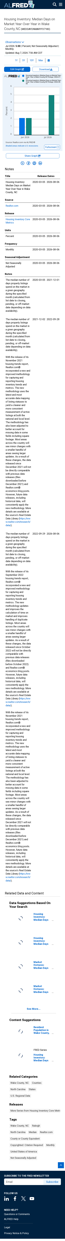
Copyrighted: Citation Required (26, 1145)
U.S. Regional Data (20, 1095)
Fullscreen (51, 147)
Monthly (50, 1145)
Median (33, 1132)
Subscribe (52, 1181)
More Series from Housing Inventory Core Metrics (36, 1110)
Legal (7, 1227)
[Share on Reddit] (34, 163)
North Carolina (17, 1089)
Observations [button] (13, 42)
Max (40, 60)
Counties (36, 1082)
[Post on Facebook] (28, 163)
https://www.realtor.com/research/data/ (18, 522)
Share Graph (31, 155)
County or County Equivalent (25, 1138)
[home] (19, 4)
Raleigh (36, 1125)
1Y (16, 60)
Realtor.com (12, 205)
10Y (32, 60)
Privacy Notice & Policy (16, 1233)
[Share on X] (22, 163)
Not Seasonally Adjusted (23, 1157)
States (32, 1089)
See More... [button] (34, 1008)
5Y (23, 60)
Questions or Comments (17, 1214)
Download (44, 69)
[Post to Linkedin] (40, 163)
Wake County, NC (19, 1082)
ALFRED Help (11, 1219)
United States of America (23, 1151)
